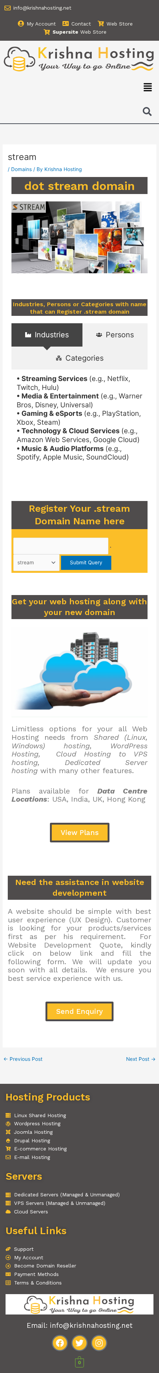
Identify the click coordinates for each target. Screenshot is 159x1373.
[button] (148, 88)
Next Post (141, 1059)
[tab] (46, 335)
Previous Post (23, 1059)
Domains (21, 169)
